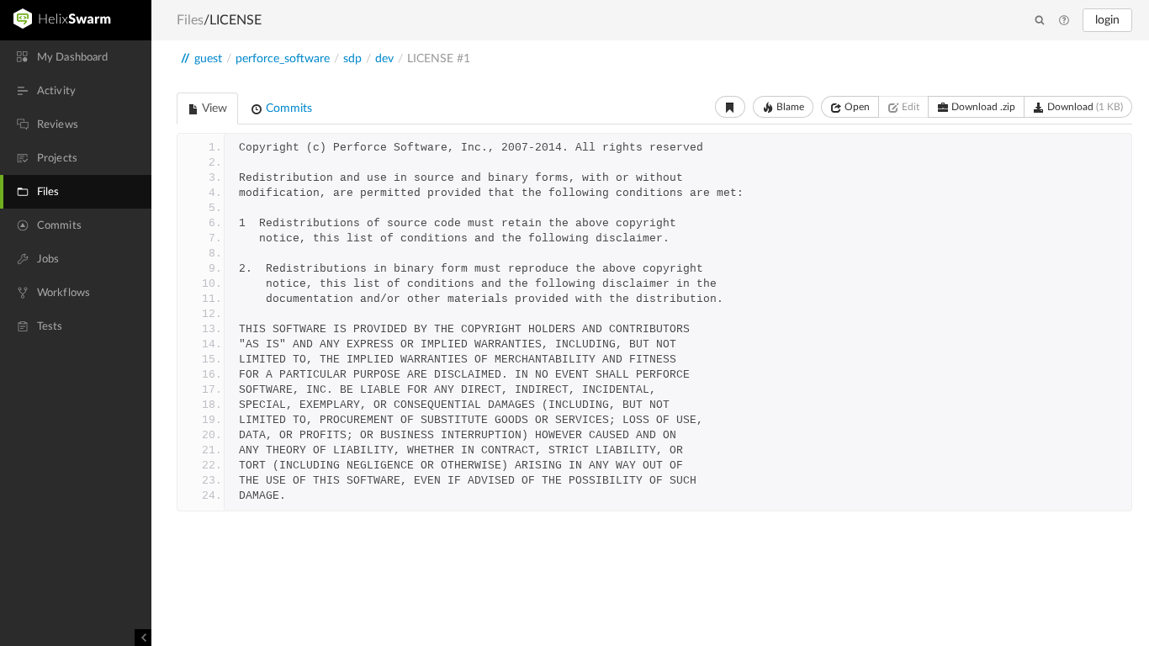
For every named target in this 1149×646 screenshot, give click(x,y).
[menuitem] (75, 57)
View (213, 108)
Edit (909, 107)
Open (856, 107)
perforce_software (283, 59)
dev (384, 59)
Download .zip (982, 107)
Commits (287, 108)
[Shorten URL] (730, 107)
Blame (789, 107)
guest (208, 59)
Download (1084, 107)
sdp (352, 59)
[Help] (1064, 21)
